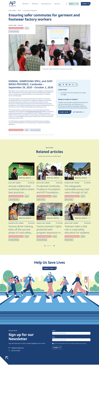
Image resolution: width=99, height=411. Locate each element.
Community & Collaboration (30, 10)
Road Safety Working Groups (34, 111)
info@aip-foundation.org (17, 348)
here (65, 94)
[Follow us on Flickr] (69, 84)
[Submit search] (77, 3)
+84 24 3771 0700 (15, 350)
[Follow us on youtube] (73, 84)
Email (53, 337)
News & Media (12, 10)
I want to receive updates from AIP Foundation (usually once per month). (70, 343)
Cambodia (18, 182)
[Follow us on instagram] (66, 84)
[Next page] (54, 246)
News (19, 10)
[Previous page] (45, 246)
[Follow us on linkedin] (60, 84)
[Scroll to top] (7, 357)
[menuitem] (26, 4)
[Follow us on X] (76, 84)
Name (53, 330)
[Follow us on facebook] (63, 84)
